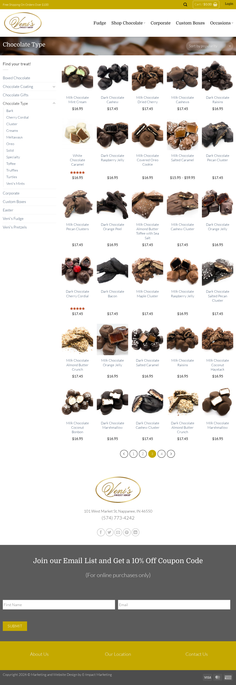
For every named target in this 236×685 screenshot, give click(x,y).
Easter (8, 210)
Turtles (11, 177)
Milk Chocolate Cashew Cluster (183, 226)
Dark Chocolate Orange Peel (112, 226)
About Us (39, 654)
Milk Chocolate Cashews (182, 99)
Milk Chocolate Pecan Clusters (77, 226)
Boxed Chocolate (16, 77)
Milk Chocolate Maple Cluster (147, 293)
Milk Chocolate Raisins (182, 362)
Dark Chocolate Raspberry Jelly (112, 157)
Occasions (220, 23)
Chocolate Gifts (15, 94)
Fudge (99, 23)
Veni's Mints (15, 183)
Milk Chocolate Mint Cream (77, 99)
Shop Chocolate (127, 23)
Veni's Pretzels (15, 227)
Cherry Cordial (17, 117)
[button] (206, 4)
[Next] (171, 454)
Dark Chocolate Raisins (217, 99)
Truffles (12, 170)
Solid (10, 150)
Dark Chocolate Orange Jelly (217, 226)
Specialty (13, 157)
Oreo (10, 144)
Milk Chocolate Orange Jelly (112, 362)
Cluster (12, 124)
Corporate (161, 23)
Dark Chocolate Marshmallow (112, 425)
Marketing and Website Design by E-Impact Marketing (71, 674)
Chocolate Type (15, 103)
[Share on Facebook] (101, 532)
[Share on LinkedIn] (136, 532)
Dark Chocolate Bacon (112, 293)
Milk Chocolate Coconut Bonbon (77, 427)
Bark (9, 110)
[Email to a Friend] (118, 532)
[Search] (185, 4)
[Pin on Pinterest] (127, 532)
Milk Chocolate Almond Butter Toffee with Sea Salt (147, 231)
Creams (12, 130)
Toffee (11, 163)
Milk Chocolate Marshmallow (217, 425)
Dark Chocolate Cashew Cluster (147, 425)
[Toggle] (54, 86)
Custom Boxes (190, 23)
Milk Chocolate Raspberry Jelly (182, 293)
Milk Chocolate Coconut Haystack (217, 365)
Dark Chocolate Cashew (112, 99)
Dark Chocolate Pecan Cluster (217, 157)
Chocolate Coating (18, 86)
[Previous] (124, 454)
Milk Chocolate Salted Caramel (182, 157)
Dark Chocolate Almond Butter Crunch (182, 427)
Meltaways (14, 137)
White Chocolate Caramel (77, 160)
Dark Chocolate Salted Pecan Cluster (217, 296)
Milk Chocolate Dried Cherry (147, 99)
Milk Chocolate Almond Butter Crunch (77, 365)
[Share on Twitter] (110, 532)
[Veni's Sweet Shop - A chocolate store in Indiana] (27, 23)
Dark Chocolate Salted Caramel (147, 362)
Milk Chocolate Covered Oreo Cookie (147, 160)
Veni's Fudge (13, 218)
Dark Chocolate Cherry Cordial (77, 293)
